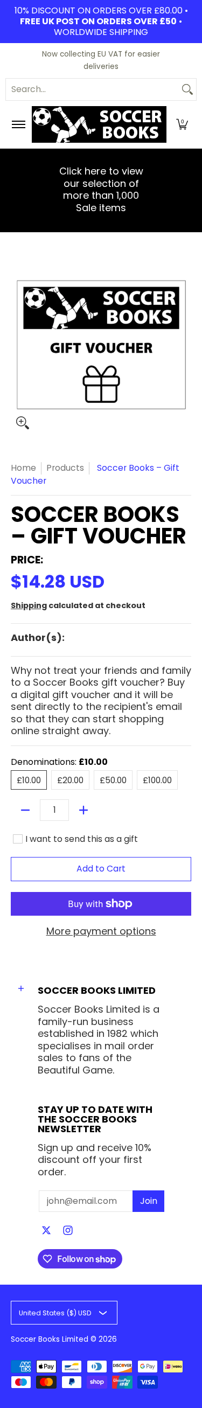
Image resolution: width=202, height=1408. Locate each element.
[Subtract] (25, 810)
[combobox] (92, 89)
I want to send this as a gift (81, 839)
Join (148, 1201)
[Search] (187, 89)
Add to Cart (101, 868)
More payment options (101, 931)
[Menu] (18, 124)
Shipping (29, 605)
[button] (182, 124)
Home (23, 468)
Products (65, 468)
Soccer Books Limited (49, 1339)
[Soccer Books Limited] (99, 124)
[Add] (83, 810)
